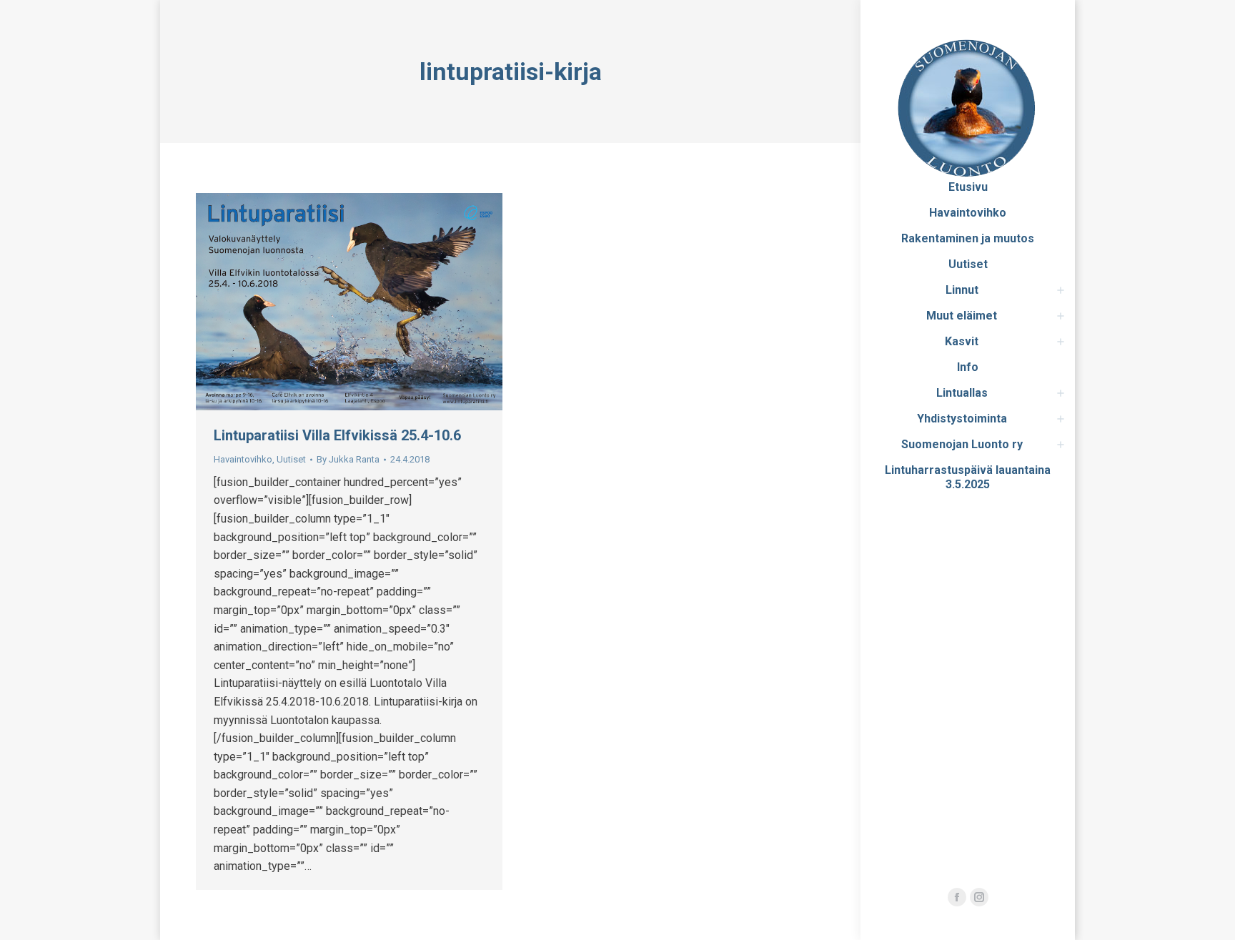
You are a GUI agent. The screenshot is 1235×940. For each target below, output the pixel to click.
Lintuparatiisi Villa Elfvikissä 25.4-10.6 (337, 435)
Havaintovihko (243, 459)
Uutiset (291, 459)
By (348, 459)
